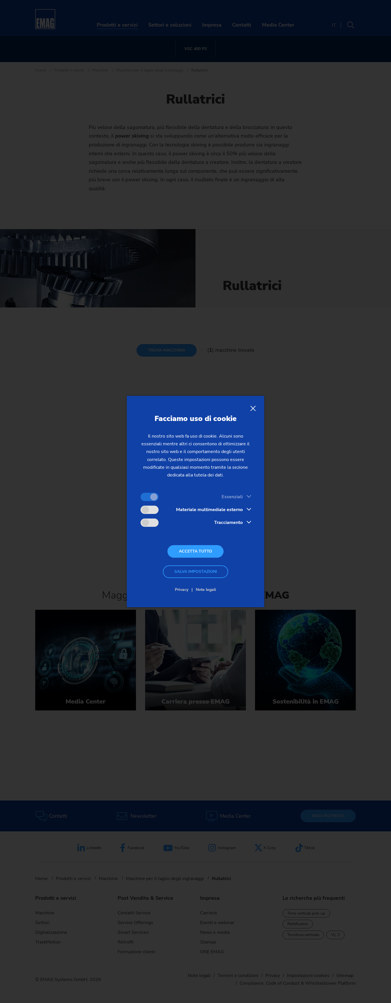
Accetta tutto (195, 551)
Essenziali (232, 497)
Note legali (206, 589)
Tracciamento (228, 522)
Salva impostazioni (195, 571)
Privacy (181, 589)
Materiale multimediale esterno (209, 510)
